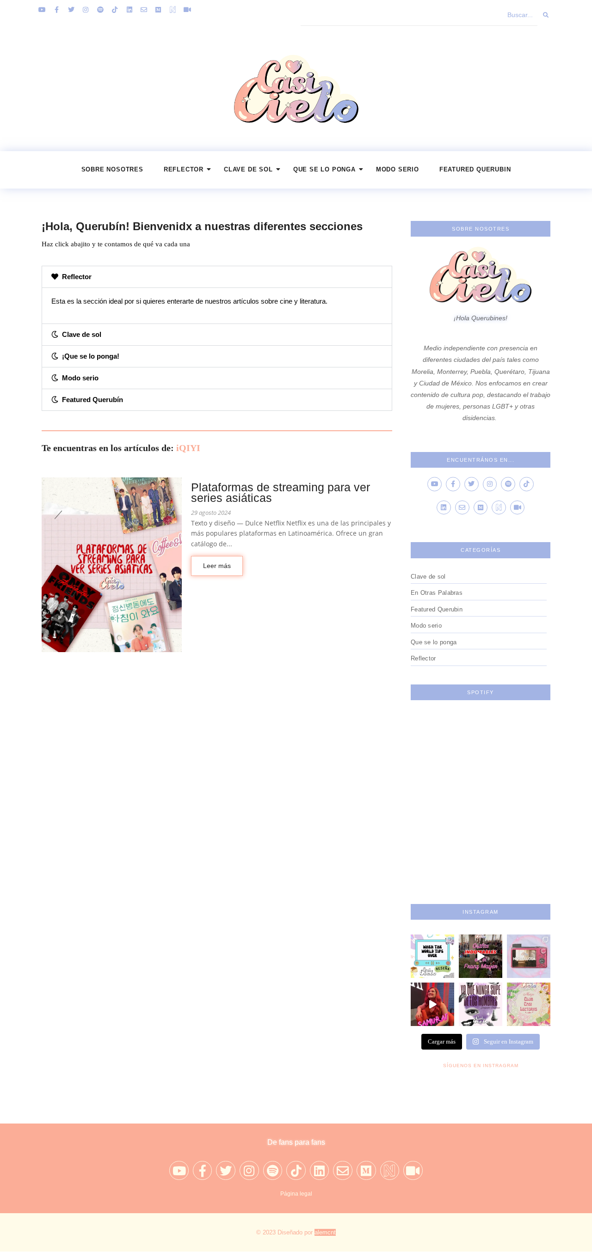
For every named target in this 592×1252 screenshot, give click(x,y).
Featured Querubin (475, 169)
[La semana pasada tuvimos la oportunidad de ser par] (480, 956)
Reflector (184, 169)
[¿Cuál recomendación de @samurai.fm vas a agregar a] (432, 1004)
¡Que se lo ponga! (90, 356)
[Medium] (158, 10)
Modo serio (397, 169)
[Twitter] (71, 10)
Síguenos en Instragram (480, 1065)
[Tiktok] (115, 10)
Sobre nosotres (112, 169)
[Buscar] (546, 15)
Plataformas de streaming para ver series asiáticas (280, 492)
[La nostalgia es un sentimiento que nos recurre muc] (528, 956)
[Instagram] (85, 10)
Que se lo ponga (324, 169)
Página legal (296, 1194)
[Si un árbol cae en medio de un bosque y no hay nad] (480, 1004)
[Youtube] (42, 10)
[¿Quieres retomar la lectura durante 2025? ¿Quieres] (528, 1004)
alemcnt (325, 1232)
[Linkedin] (129, 10)
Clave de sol (81, 334)
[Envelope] (144, 10)
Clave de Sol (248, 169)
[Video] (187, 10)
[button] (217, 276)
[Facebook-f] (56, 10)
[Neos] (173, 10)
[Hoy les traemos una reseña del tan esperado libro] (432, 956)
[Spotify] (100, 10)
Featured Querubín (92, 399)
